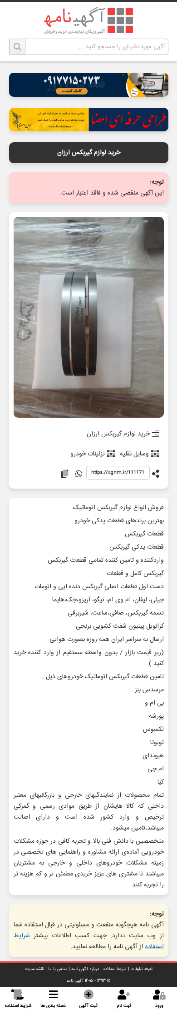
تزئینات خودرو (87, 454)
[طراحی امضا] (88, 129)
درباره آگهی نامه (85, 969)
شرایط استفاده (115, 969)
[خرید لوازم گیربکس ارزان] (89, 318)
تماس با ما (57, 969)
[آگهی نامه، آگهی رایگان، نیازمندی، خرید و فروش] (88, 20)
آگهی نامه (75, 981)
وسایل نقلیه (134, 454)
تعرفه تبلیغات (141, 969)
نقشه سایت (34, 969)
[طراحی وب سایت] (88, 94)
